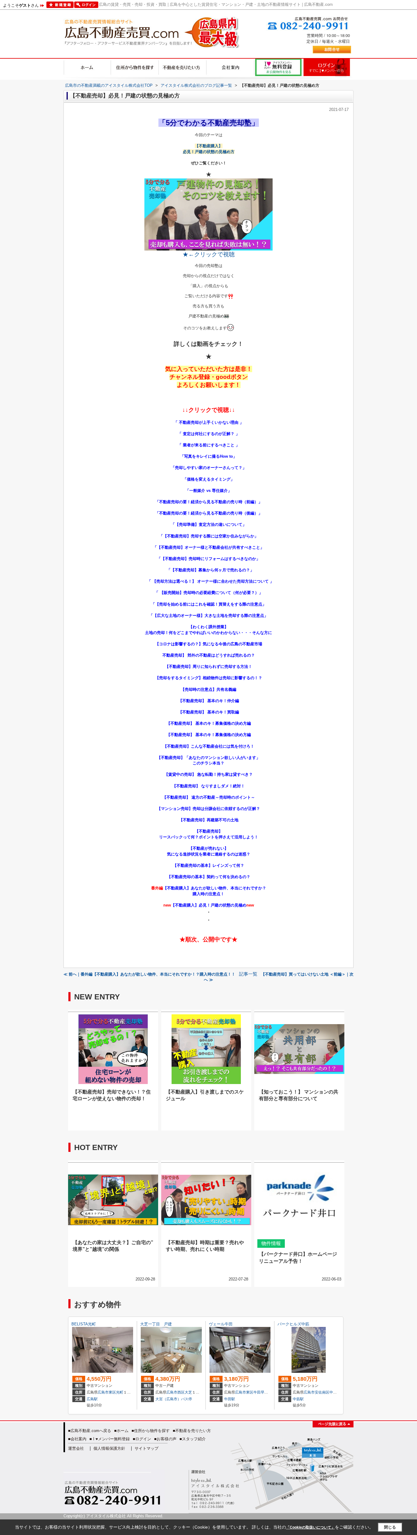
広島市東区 (107, 1392)
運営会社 (76, 1448)
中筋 (333, 1392)
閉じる (390, 1527)
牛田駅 (229, 1399)
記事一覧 (248, 974)
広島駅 (92, 1399)
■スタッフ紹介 (192, 1439)
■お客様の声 (165, 1439)
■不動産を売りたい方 (192, 1430)
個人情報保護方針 (109, 1448)
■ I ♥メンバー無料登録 (109, 1439)
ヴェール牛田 (221, 1324)
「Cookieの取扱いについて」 (310, 1527)
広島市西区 (175, 1392)
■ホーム (121, 1430)
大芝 (188, 1392)
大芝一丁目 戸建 (156, 1324)
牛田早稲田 (262, 1392)
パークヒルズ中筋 (293, 1324)
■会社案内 (77, 1439)
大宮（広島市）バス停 (173, 1399)
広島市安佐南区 (316, 1392)
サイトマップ (146, 1448)
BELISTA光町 (83, 1324)
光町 (119, 1392)
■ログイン (142, 1439)
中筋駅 (298, 1399)
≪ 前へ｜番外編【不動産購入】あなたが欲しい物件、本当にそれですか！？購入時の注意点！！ (149, 974)
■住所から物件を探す (151, 1430)
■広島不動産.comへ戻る (89, 1430)
